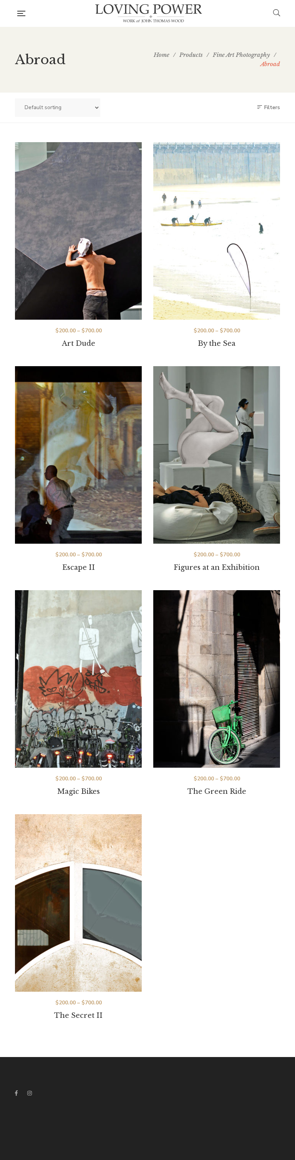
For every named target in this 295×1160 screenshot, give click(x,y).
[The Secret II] (78, 903)
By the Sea (216, 343)
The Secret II (78, 1015)
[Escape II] (78, 455)
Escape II (78, 567)
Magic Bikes (78, 791)
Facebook (16, 1093)
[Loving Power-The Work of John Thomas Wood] (149, 13)
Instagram (29, 1093)
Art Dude (78, 343)
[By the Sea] (216, 231)
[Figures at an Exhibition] (216, 455)
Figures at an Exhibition (217, 567)
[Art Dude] (78, 231)
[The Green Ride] (216, 679)
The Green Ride (216, 791)
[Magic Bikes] (78, 679)
